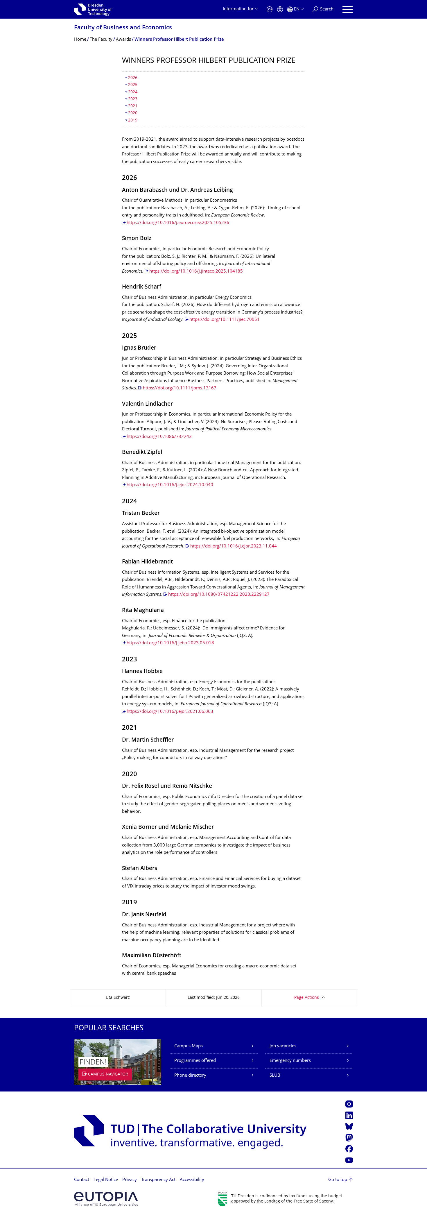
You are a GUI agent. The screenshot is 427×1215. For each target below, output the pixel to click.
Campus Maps (188, 1046)
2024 (132, 92)
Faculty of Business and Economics (123, 28)
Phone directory (190, 1075)
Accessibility (192, 1180)
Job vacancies (283, 1046)
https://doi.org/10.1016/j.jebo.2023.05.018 (170, 643)
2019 (132, 120)
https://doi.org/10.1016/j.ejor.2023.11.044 (233, 546)
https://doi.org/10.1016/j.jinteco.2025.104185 (196, 271)
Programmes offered (195, 1061)
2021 (132, 106)
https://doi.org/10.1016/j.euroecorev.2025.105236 (178, 223)
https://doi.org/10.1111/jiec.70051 (224, 320)
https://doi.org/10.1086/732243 (159, 437)
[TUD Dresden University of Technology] (93, 9)
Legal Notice (106, 1180)
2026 (132, 78)
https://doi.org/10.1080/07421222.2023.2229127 (219, 595)
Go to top (337, 1180)
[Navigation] (347, 9)
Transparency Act (158, 1180)
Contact (81, 1180)
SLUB (275, 1075)
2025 (132, 85)
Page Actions (306, 998)
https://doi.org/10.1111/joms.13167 (179, 388)
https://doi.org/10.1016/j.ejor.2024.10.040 (170, 485)
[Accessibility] (280, 9)
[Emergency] (269, 9)
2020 (132, 113)
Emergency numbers (290, 1061)
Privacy (129, 1180)
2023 (132, 99)
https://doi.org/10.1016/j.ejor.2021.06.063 (170, 712)
